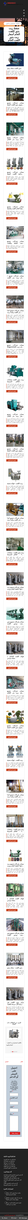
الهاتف (12, 1107)
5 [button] (16, 1051)
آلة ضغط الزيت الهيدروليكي (10, 1176)
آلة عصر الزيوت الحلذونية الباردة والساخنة (13, 1175)
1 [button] (11, 1051)
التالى (21, 1061)
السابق (6, 1061)
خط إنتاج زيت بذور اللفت (9, 1164)
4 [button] (15, 1051)
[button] (23, 10)
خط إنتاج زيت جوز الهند (9, 1163)
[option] (19, 1036)
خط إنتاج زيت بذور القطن (9, 1166)
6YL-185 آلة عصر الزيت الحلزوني (11, 1178)
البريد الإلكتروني (14, 1099)
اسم (11, 1091)
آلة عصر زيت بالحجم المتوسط (10, 1185)
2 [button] (12, 1051)
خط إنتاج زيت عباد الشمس (10, 1159)
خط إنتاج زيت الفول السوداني (10, 1168)
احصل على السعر (12, 78)
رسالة (12, 1114)
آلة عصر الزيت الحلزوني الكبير (11, 1183)
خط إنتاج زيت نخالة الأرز (9, 1161)
